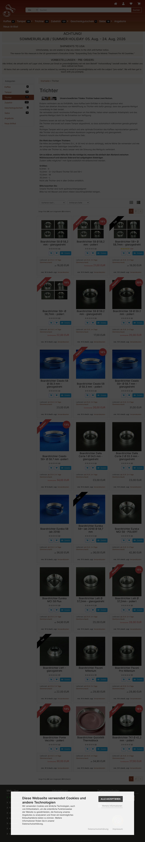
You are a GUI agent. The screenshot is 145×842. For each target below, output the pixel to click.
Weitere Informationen (112, 805)
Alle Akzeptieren (111, 799)
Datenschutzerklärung (98, 829)
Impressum (118, 829)
